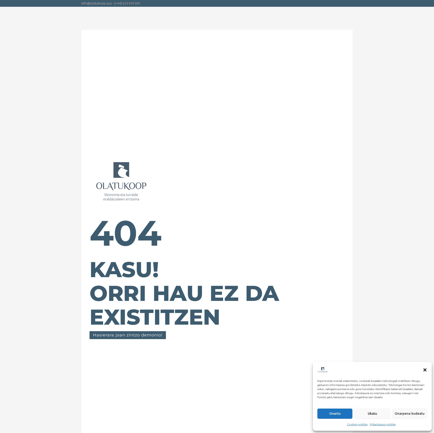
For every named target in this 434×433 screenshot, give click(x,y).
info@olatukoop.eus (96, 3)
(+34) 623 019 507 (127, 3)
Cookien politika (357, 424)
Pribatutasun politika (383, 424)
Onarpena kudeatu (410, 413)
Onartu (335, 413)
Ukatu (372, 413)
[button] (425, 370)
